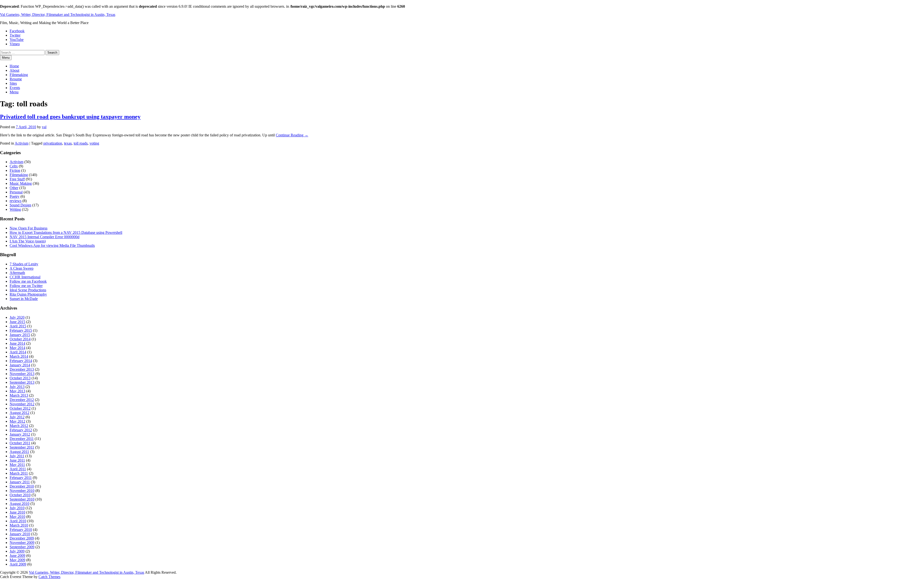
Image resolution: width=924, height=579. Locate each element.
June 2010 (17, 512)
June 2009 (17, 556)
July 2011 (17, 456)
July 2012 (17, 417)
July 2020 (17, 317)
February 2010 (21, 530)
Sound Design (20, 205)
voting (94, 143)
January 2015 (20, 335)
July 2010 (17, 508)
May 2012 (17, 421)
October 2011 (20, 443)
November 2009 (22, 543)
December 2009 (22, 538)
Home (14, 66)
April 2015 (18, 326)
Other (14, 188)
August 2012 (19, 413)
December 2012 (22, 400)
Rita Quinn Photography (28, 294)
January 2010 (20, 534)
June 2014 (17, 343)
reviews (15, 201)
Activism (21, 143)
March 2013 (19, 395)
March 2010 (19, 525)
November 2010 (22, 491)
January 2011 (20, 482)
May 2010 (17, 517)
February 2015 (21, 330)
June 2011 (17, 460)
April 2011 (18, 469)
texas (68, 143)
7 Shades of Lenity (24, 264)
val (44, 127)
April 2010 (18, 521)
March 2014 (19, 356)
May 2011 (17, 465)
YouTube (17, 40)
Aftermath (17, 273)
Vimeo (15, 44)
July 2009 (17, 551)
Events (15, 88)
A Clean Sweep (21, 268)
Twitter (15, 35)
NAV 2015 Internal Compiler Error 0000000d (44, 237)
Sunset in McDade (24, 299)
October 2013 (20, 378)
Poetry (14, 196)
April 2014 (18, 352)
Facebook (17, 31)
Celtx (14, 166)
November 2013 (22, 374)
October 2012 (20, 408)
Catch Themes (49, 577)
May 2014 (17, 348)
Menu (14, 92)
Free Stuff (17, 179)
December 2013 (22, 369)
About (14, 70)
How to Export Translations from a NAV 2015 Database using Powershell (66, 232)
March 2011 (19, 473)
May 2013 (17, 391)
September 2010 (22, 499)
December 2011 (22, 439)
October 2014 (20, 339)
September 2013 (22, 382)
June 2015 (17, 322)
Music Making (21, 183)
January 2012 (20, 434)
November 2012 (22, 404)
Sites (13, 83)
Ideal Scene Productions (28, 290)
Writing (15, 209)
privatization (52, 143)
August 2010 (19, 504)
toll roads (81, 143)
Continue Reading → (292, 135)
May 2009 (17, 560)
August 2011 (19, 452)
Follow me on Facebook (28, 281)
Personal (16, 192)
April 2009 (18, 564)
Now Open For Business (28, 228)
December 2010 (22, 486)
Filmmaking (19, 75)
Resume (16, 79)
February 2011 (21, 478)
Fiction (15, 170)
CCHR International (25, 277)
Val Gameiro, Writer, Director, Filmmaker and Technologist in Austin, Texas (57, 15)
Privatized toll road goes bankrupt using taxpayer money (70, 117)
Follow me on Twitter (26, 286)
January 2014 (20, 365)
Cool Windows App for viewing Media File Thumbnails (52, 245)
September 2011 (22, 447)
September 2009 (22, 547)
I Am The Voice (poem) (28, 241)
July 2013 (17, 387)
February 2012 (21, 430)
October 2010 (20, 495)
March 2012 (19, 426)
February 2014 (21, 361)
